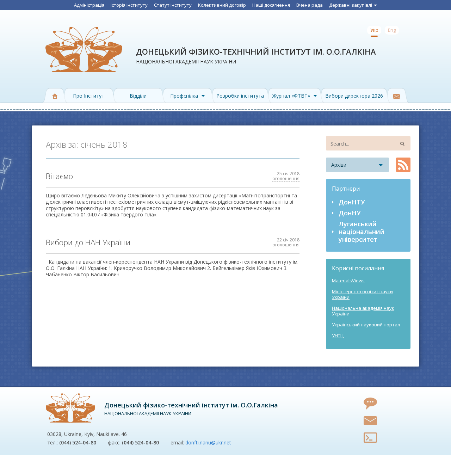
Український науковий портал (366, 324)
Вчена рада (309, 5)
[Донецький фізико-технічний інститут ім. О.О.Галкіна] (70, 408)
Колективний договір (222, 5)
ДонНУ (350, 213)
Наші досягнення (271, 5)
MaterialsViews (348, 280)
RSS (403, 165)
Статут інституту (173, 5)
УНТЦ (338, 335)
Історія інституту (129, 5)
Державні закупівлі (350, 5)
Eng (392, 30)
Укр (374, 30)
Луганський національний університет (361, 231)
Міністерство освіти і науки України (362, 294)
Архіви (338, 164)
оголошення (285, 179)
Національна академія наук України (363, 311)
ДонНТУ (352, 202)
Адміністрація (89, 5)
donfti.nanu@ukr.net (208, 442)
